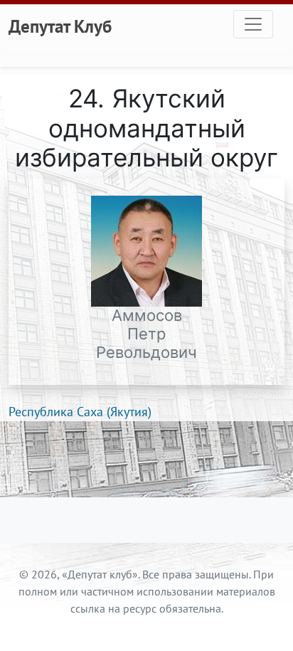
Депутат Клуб (60, 26)
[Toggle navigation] (253, 24)
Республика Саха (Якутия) (80, 411)
